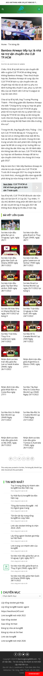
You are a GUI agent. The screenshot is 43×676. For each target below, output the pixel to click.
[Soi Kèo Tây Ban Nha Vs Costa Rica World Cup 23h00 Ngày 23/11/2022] (32, 379)
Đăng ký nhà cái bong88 (12, 628)
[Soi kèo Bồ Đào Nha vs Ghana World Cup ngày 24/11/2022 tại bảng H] (10, 301)
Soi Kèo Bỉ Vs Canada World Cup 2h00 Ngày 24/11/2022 (31, 338)
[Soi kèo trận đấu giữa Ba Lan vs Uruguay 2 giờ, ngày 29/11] (10, 225)
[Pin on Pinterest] (28, 459)
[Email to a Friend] (24, 459)
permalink (19, 470)
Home (4, 44)
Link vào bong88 (8, 636)
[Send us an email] (27, 654)
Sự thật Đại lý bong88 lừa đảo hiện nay (24, 497)
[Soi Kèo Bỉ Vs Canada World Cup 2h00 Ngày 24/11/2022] (32, 326)
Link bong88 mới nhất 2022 (13, 615)
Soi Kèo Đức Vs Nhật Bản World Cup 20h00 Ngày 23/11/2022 (10, 416)
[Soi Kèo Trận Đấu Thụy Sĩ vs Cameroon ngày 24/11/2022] (10, 326)
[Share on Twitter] (19, 459)
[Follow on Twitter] (23, 654)
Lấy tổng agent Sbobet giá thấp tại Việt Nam (25, 537)
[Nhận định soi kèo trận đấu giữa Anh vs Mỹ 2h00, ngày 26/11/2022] (10, 430)
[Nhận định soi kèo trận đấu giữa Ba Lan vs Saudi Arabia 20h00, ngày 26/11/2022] (10, 351)
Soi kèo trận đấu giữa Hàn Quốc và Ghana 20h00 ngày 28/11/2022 (9, 262)
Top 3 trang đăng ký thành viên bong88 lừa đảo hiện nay (25, 487)
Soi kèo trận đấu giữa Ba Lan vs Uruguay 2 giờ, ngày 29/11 (10, 236)
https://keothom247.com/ (12, 611)
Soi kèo (21, 467)
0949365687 (34, 673)
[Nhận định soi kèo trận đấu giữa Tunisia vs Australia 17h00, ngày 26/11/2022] (32, 430)
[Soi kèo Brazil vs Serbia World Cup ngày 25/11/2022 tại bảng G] (32, 275)
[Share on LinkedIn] (32, 459)
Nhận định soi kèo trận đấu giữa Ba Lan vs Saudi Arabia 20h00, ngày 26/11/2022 (10, 364)
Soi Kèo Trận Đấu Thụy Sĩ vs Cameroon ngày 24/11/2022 (9, 338)
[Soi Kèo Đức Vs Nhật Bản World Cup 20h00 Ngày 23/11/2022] (10, 404)
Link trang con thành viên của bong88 (24, 547)
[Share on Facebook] (15, 459)
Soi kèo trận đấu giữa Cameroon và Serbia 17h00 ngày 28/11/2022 (31, 262)
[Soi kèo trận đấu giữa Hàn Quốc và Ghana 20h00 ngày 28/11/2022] (10, 250)
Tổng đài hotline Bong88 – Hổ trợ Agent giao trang (24, 507)
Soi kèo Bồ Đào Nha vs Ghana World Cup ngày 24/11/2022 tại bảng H (10, 312)
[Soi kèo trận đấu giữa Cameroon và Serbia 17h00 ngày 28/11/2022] (32, 250)
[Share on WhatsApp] (11, 459)
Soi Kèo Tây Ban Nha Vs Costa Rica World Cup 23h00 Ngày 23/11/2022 (31, 391)
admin (22, 64)
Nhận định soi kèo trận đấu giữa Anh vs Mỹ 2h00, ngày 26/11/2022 (9, 441)
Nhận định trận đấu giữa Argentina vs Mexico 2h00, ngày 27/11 (32, 363)
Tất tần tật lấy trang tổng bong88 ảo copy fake (22, 517)
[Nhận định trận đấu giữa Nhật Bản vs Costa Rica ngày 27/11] (10, 379)
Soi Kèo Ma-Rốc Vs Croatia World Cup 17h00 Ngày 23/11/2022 (31, 416)
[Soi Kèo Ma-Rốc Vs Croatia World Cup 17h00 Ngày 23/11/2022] (32, 404)
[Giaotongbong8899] (21, 9)
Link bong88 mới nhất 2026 (13, 641)
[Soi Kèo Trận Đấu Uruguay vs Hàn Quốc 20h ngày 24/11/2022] (32, 301)
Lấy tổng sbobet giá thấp (12, 602)
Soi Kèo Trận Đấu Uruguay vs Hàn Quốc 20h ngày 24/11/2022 (31, 312)
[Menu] (39, 9)
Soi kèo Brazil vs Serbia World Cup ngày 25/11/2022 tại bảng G (32, 287)
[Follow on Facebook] (15, 654)
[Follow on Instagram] (19, 654)
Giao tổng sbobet (9, 619)
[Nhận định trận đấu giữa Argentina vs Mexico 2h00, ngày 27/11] (32, 351)
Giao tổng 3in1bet (9, 624)
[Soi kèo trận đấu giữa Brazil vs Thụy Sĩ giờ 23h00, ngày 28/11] (32, 225)
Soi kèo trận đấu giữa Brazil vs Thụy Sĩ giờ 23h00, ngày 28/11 (31, 236)
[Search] (3, 9)
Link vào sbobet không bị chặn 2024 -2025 (24, 527)
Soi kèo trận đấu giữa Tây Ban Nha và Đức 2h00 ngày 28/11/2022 (9, 287)
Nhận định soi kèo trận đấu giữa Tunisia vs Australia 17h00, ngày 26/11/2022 (32, 442)
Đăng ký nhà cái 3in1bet (12, 632)
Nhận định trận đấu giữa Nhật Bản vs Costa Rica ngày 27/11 (10, 391)
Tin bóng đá (13, 44)
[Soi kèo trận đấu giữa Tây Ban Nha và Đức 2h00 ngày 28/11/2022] (10, 275)
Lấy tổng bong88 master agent (15, 607)
